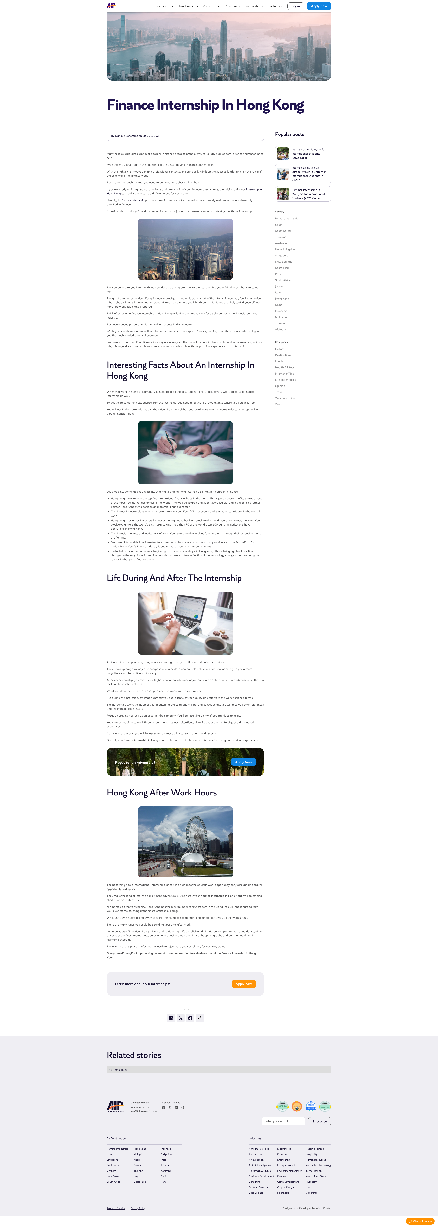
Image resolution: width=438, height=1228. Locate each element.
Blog (219, 6)
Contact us (275, 6)
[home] (112, 6)
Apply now (319, 6)
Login (296, 6)
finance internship (133, 200)
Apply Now (243, 762)
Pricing (207, 6)
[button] (165, 6)
